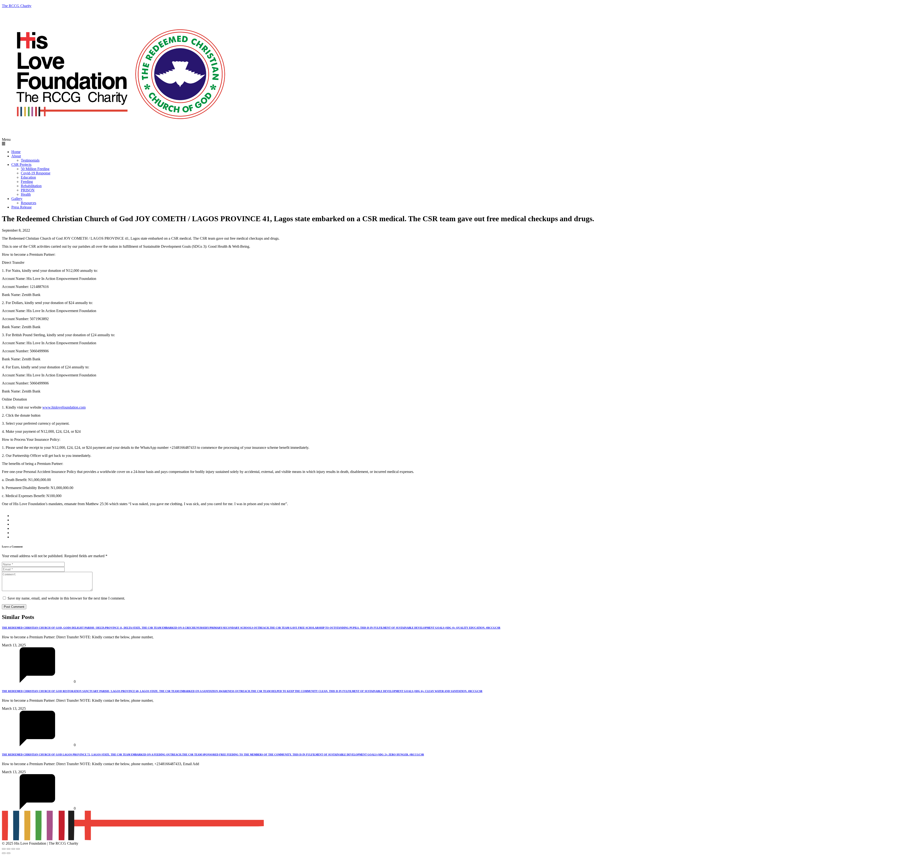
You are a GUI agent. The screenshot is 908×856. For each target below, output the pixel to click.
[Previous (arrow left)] (4, 853)
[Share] (13, 849)
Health (26, 194)
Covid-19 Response (35, 173)
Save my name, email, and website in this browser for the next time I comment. (66, 598)
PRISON (28, 190)
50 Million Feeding (35, 169)
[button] (454, 141)
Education (28, 177)
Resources (28, 203)
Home (16, 152)
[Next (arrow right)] (8, 853)
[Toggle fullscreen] (8, 849)
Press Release (21, 207)
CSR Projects (21, 165)
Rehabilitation (31, 186)
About (16, 156)
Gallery (16, 199)
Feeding (27, 182)
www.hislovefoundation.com (64, 407)
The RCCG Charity (16, 6)
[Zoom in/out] (4, 849)
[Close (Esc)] (18, 849)
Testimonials (30, 160)
